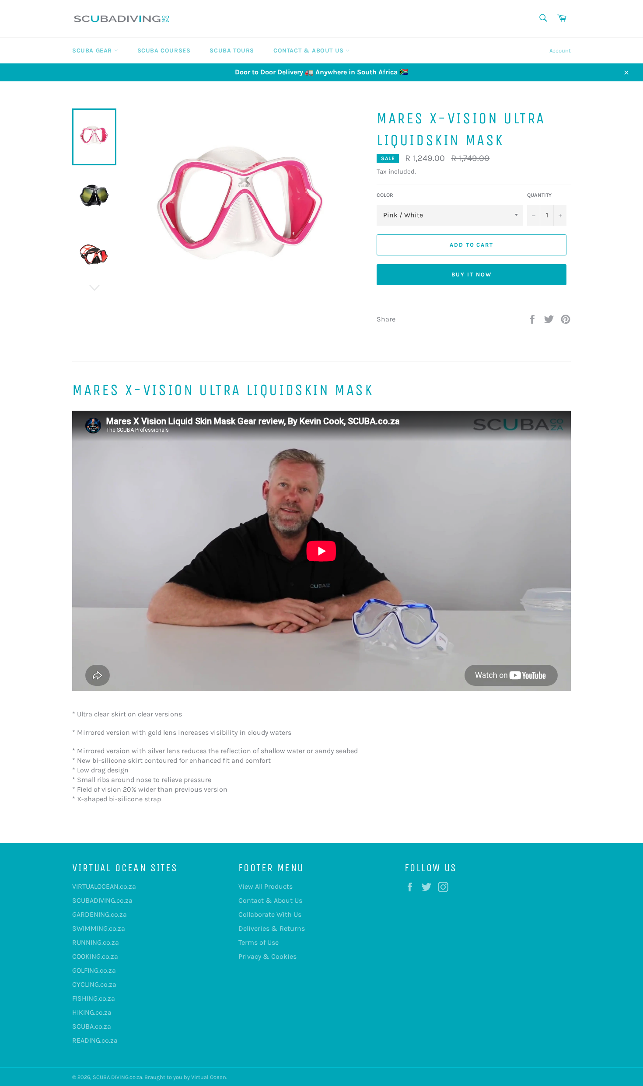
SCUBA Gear (93, 50)
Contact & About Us (309, 50)
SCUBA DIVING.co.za (117, 1077)
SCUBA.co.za (91, 1026)
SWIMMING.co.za (98, 928)
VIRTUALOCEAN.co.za (104, 886)
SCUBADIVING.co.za (102, 900)
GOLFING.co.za (94, 970)
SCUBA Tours (232, 50)
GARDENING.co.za (99, 914)
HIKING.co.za (92, 1012)
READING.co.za (95, 1040)
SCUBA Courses (164, 50)
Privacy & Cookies (267, 956)
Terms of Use (258, 942)
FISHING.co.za (93, 998)
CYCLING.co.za (94, 984)
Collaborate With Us (269, 914)
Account (560, 50)
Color (385, 195)
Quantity (539, 195)
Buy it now (471, 274)
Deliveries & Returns (271, 928)
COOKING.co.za (95, 956)
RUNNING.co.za (95, 942)
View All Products (265, 886)
